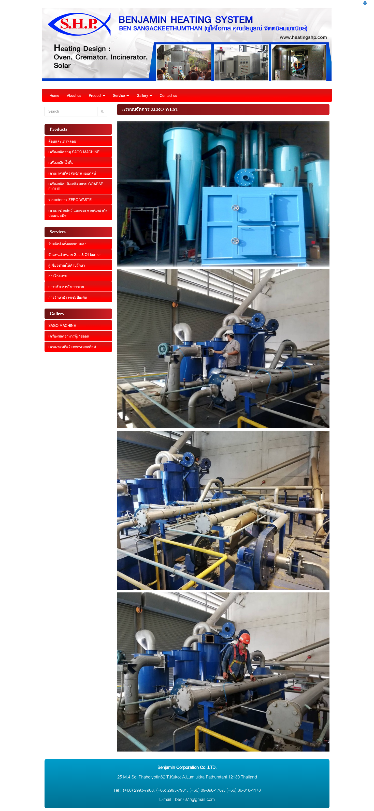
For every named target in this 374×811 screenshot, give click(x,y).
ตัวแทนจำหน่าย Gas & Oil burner (74, 254)
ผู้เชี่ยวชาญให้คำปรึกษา (66, 265)
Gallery (143, 95)
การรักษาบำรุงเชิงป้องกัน (67, 297)
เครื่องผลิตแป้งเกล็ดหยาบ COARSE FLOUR (75, 186)
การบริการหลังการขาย (66, 286)
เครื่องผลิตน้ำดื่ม (61, 162)
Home (54, 95)
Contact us (168, 95)
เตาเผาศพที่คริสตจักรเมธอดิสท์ (72, 173)
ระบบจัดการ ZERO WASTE (70, 199)
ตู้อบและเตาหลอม (62, 141)
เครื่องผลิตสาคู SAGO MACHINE (73, 151)
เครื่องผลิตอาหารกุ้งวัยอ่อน (68, 336)
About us (74, 95)
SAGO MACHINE (62, 325)
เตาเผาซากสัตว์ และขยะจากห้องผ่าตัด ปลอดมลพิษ (78, 213)
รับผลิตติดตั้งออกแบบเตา (67, 243)
